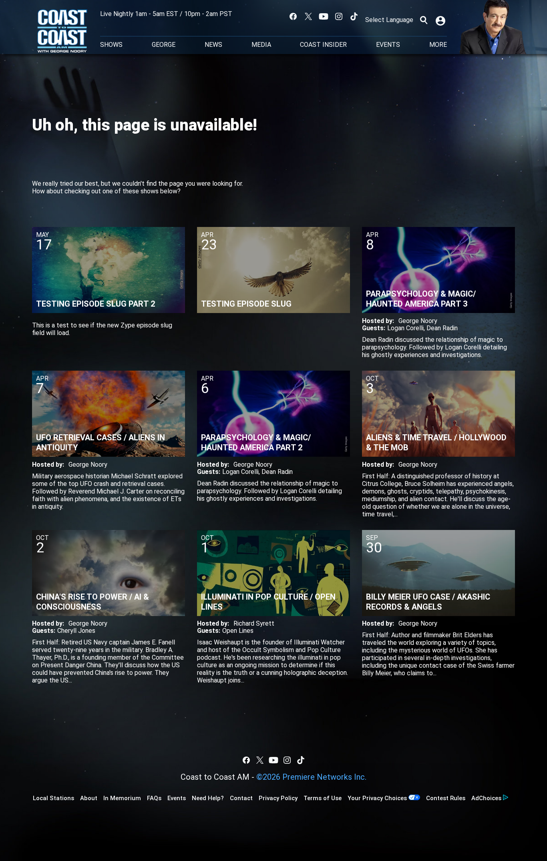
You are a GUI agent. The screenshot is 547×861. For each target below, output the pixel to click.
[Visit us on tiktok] (354, 16)
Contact (241, 798)
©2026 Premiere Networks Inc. (311, 777)
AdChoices (486, 798)
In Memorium (122, 798)
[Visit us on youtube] (323, 16)
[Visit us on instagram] (339, 16)
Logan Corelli (405, 328)
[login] (441, 20)
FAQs (154, 798)
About (88, 798)
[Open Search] (423, 20)
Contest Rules (445, 798)
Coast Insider (323, 44)
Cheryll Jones (76, 630)
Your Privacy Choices (377, 798)
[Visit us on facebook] (293, 16)
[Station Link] (62, 31)
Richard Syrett (253, 623)
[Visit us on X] (308, 16)
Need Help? (208, 798)
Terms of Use (323, 798)
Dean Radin (442, 328)
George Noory (417, 321)
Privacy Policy (278, 798)
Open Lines (237, 630)
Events (388, 44)
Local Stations (53, 798)
